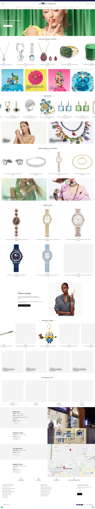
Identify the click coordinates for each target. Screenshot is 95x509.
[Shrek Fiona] (82, 391)
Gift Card (77, 7)
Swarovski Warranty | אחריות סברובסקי (8, 491)
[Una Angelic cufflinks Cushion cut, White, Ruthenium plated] (13, 162)
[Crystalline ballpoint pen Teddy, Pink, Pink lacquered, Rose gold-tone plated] (25, 334)
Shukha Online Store (6, 504)
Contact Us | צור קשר (5, 497)
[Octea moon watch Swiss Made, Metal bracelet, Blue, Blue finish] (16, 258)
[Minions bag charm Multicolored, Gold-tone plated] (47, 334)
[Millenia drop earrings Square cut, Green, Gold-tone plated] (82, 107)
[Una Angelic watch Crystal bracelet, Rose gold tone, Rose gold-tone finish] (59, 162)
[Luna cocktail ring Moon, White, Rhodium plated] (30, 107)
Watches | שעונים (39, 7)
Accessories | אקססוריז (48, 7)
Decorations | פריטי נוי (57, 7)
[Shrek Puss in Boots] (36, 391)
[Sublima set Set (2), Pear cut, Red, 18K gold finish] (47, 52)
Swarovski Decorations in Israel (45, 492)
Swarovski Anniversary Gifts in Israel (46, 488)
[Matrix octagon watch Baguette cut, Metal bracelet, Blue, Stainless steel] (47, 258)
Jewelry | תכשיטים (32, 7)
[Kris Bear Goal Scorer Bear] (13, 391)
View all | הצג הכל (47, 40)
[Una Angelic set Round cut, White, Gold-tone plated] (82, 162)
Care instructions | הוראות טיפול (7, 492)
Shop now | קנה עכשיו (8, 25)
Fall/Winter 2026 (18, 7)
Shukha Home (65, 7)
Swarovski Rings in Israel (44, 495)
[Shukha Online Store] (47, 3)
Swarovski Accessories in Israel (45, 491)
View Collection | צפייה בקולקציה (24, 305)
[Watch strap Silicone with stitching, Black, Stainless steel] (69, 334)
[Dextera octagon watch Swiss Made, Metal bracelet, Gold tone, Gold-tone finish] (47, 222)
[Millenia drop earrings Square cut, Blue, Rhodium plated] (65, 107)
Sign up (79, 494)
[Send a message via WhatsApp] (1, 507)
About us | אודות (4, 495)
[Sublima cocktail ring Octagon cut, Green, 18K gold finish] (69, 52)
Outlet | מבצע (25, 7)
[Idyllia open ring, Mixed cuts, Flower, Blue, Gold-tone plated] (48, 107)
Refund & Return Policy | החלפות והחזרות (8, 488)
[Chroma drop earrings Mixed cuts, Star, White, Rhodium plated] (25, 52)
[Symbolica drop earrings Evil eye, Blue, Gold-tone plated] (13, 107)
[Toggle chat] (93, 507)
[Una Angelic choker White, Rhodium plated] (36, 162)
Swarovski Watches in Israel (45, 494)
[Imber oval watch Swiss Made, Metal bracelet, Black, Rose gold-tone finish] (16, 222)
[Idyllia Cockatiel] (59, 391)
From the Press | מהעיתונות (6, 494)
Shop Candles (71, 7)
